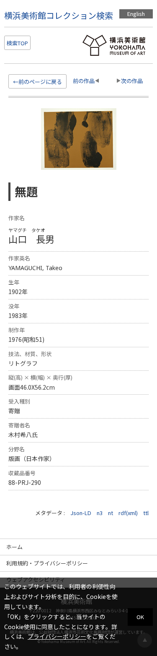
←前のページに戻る (37, 82)
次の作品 (132, 81)
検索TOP (17, 43)
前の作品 (84, 81)
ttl (146, 513)
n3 (100, 513)
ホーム (14, 547)
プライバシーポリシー (57, 636)
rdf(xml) (128, 513)
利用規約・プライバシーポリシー (47, 563)
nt (110, 513)
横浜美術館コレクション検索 (58, 15)
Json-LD (80, 513)
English (136, 14)
